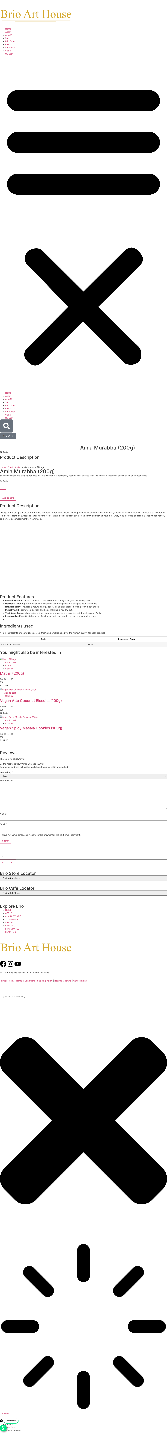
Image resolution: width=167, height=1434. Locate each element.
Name (3, 814)
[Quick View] (3, 662)
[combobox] (83, 996)
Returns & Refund (62, 980)
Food (10, 467)
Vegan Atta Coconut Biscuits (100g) (31, 700)
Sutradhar (10, 47)
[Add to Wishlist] (3, 487)
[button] (83, 223)
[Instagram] (10, 964)
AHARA (8, 35)
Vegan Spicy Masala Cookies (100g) (31, 728)
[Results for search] (83, 1327)
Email (3, 824)
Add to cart (8, 498)
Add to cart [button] (10, 662)
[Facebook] (3, 964)
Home (8, 28)
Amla (17, 467)
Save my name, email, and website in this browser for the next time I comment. (41, 835)
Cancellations (80, 980)
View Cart (10, 1427)
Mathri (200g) (12, 673)
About (8, 32)
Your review (6, 780)
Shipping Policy (44, 980)
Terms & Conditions (25, 980)
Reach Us (9, 44)
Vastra (8, 50)
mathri (8, 665)
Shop (7, 38)
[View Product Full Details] (8, 659)
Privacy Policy (7, 980)
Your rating (6, 772)
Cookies (9, 668)
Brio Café (9, 41)
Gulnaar (9, 53)
